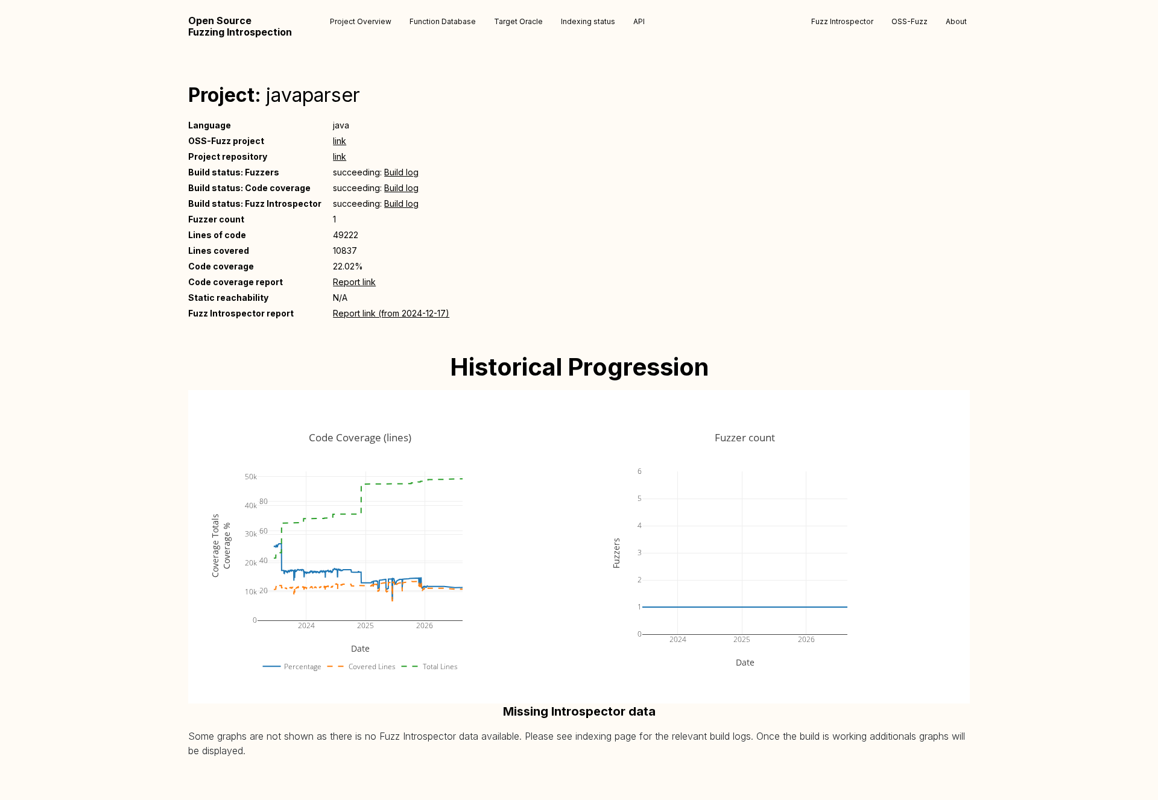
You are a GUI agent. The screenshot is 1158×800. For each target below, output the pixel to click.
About (956, 21)
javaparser (313, 95)
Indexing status (588, 21)
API (639, 21)
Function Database (443, 21)
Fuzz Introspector (842, 21)
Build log (401, 172)
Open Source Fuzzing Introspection (240, 26)
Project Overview (360, 21)
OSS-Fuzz (909, 21)
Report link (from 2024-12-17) (391, 313)
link (339, 141)
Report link (354, 282)
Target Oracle (518, 21)
